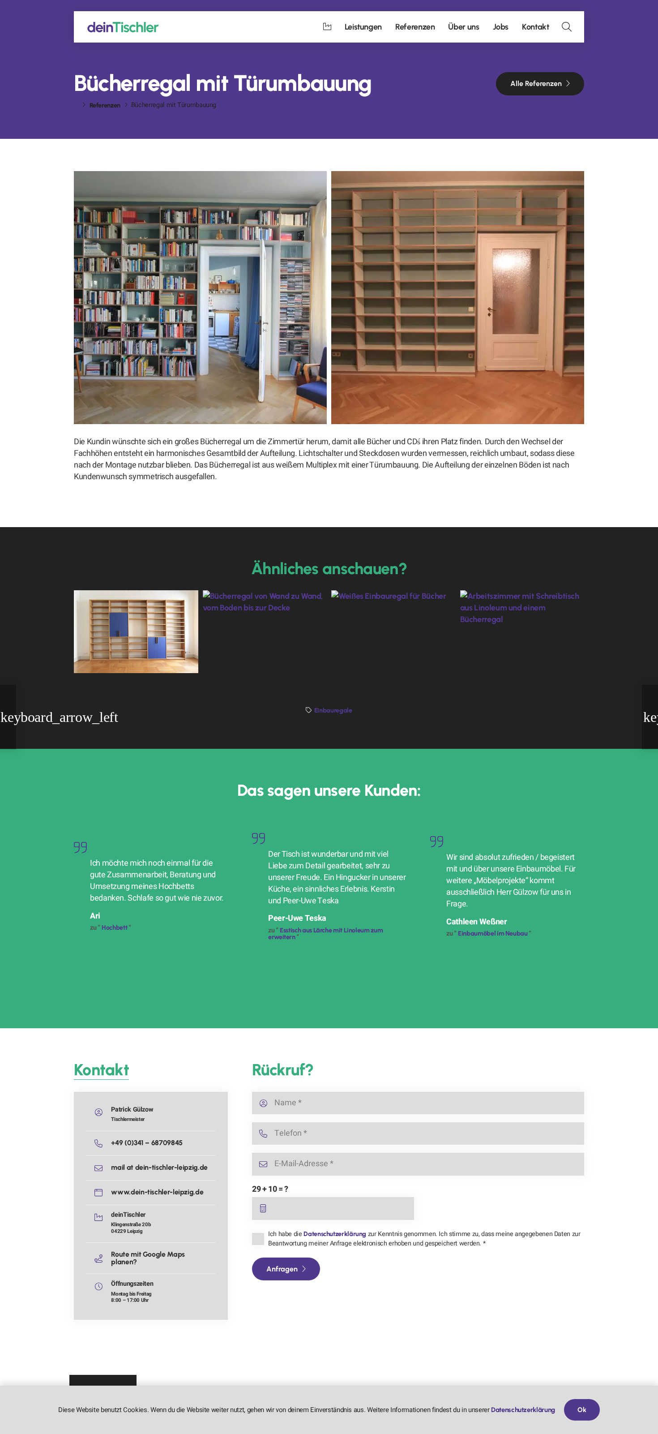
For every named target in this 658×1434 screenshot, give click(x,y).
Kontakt (101, 1069)
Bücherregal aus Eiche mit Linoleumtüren (127, 637)
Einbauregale (333, 710)
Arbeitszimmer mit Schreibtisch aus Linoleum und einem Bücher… (521, 632)
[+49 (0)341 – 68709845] (102, 1143)
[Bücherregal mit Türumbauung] (200, 297)
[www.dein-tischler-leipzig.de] (102, 1193)
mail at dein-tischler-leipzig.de (159, 1167)
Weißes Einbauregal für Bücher (393, 642)
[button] (566, 27)
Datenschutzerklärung (334, 1234)
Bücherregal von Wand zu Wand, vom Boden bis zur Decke (255, 632)
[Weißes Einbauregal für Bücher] (393, 631)
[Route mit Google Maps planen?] (102, 1258)
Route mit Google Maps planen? (147, 1258)
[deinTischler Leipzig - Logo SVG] (123, 27)
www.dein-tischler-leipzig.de (157, 1192)
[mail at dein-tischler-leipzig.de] (102, 1168)
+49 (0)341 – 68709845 (146, 1142)
